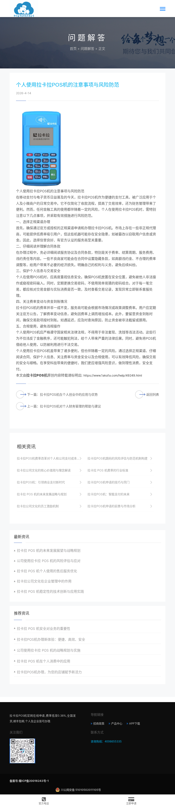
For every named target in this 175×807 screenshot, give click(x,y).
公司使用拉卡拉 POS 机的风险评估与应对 (48, 561)
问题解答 (87, 48)
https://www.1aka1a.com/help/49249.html (112, 375)
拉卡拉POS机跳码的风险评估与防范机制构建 (117, 458)
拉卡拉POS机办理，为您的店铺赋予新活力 (49, 672)
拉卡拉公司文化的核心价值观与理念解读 (44, 470)
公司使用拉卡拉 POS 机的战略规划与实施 (48, 650)
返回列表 (152, 394)
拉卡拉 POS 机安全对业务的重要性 (43, 628)
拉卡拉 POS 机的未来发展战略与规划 (42, 494)
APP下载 (134, 723)
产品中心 (116, 723)
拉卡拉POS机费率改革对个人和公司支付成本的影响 (50, 458)
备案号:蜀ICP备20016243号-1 (29, 780)
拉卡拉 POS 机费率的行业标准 (108, 470)
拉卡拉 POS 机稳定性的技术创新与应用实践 (50, 591)
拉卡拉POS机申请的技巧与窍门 (109, 482)
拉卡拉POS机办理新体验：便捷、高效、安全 (51, 639)
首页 (73, 48)
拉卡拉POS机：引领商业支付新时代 (41, 482)
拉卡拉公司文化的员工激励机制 (38, 506)
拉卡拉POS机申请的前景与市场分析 (112, 506)
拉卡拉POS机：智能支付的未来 (109, 494)
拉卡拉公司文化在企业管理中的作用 (44, 581)
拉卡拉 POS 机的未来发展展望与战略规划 (48, 550)
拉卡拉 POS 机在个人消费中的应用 (43, 661)
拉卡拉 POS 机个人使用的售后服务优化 (47, 571)
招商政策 (98, 723)
